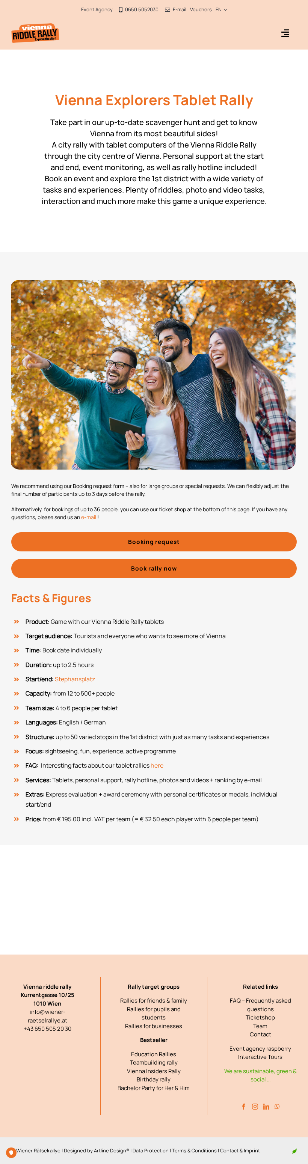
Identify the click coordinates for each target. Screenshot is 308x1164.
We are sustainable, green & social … (260, 1075)
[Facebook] (244, 1107)
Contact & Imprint (240, 1150)
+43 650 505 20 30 (47, 1029)
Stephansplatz (75, 679)
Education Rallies (153, 1054)
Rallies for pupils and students (154, 1013)
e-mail (88, 517)
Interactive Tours (260, 1057)
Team (260, 1026)
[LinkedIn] (266, 1107)
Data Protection (151, 1150)
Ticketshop (260, 1017)
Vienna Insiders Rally (154, 1071)
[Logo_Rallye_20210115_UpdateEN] (35, 26)
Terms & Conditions (194, 1150)
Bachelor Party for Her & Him (154, 1088)
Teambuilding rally (154, 1062)
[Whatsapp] (277, 1107)
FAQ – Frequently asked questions (260, 1005)
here (157, 765)
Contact (260, 1034)
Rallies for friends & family (153, 1000)
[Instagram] (255, 1107)
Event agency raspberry (260, 1049)
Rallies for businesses (153, 1026)
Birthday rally (154, 1079)
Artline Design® (111, 1150)
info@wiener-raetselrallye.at (47, 1016)
